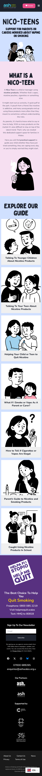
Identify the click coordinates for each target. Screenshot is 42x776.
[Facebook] (8, 658)
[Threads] (34, 658)
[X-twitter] (14, 658)
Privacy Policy (17, 651)
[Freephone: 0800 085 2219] (21, 606)
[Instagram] (21, 658)
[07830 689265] (20, 665)
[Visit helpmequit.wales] (21, 610)
